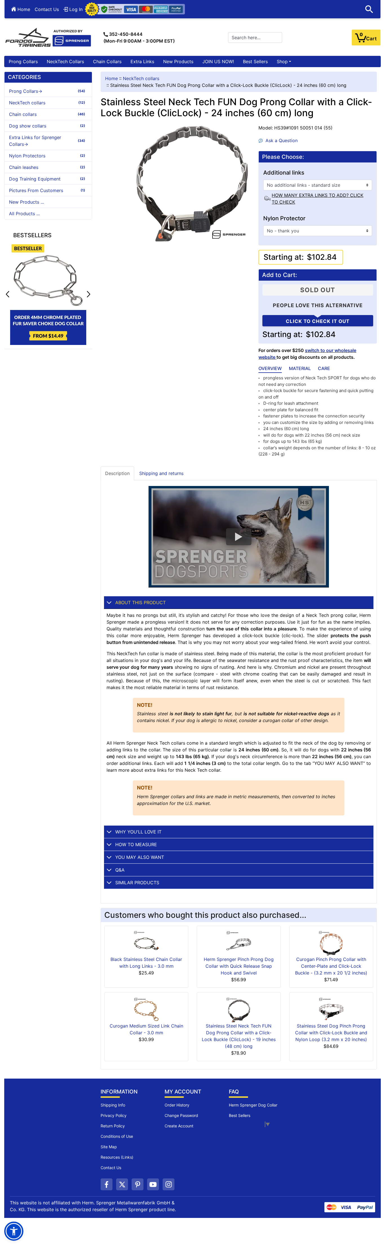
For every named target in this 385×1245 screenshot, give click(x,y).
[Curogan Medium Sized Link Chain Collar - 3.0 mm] (146, 1009)
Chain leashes (47, 167)
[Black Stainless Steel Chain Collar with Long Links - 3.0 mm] (146, 943)
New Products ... (26, 202)
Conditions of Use (117, 1136)
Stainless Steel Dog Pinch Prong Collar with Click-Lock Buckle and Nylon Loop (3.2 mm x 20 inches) (331, 1032)
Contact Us (47, 9)
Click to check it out (317, 321)
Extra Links (142, 61)
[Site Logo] (48, 37)
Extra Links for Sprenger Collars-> (47, 141)
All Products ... (24, 213)
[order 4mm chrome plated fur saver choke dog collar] (48, 293)
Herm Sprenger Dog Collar (253, 1105)
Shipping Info (113, 1105)
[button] (88, 294)
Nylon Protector (284, 218)
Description (117, 473)
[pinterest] (137, 1184)
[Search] (369, 9)
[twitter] (122, 1184)
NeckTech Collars (65, 61)
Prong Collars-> (47, 91)
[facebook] (106, 1184)
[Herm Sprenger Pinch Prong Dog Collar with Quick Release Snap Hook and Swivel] (238, 943)
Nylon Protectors (47, 156)
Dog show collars (47, 126)
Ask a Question (280, 140)
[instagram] (168, 1184)
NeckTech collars (141, 78)
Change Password (181, 1115)
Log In (75, 9)
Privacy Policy (114, 1115)
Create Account (179, 1125)
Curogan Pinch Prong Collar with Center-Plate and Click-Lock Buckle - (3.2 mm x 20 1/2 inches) (331, 966)
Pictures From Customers (47, 190)
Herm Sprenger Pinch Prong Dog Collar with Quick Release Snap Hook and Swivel (239, 966)
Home (23, 9)
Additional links (283, 172)
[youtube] (153, 1184)
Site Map (109, 1146)
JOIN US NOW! (218, 61)
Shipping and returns (161, 473)
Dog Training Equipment (47, 179)
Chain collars (47, 114)
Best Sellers (255, 61)
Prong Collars (23, 61)
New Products (178, 61)
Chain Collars (107, 61)
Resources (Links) (117, 1157)
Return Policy (113, 1125)
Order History (177, 1105)
